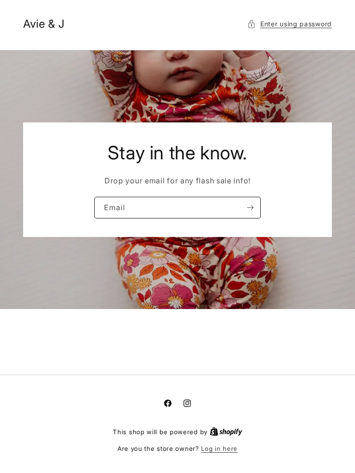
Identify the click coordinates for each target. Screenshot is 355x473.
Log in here (219, 448)
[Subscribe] (250, 207)
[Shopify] (226, 432)
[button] (289, 24)
